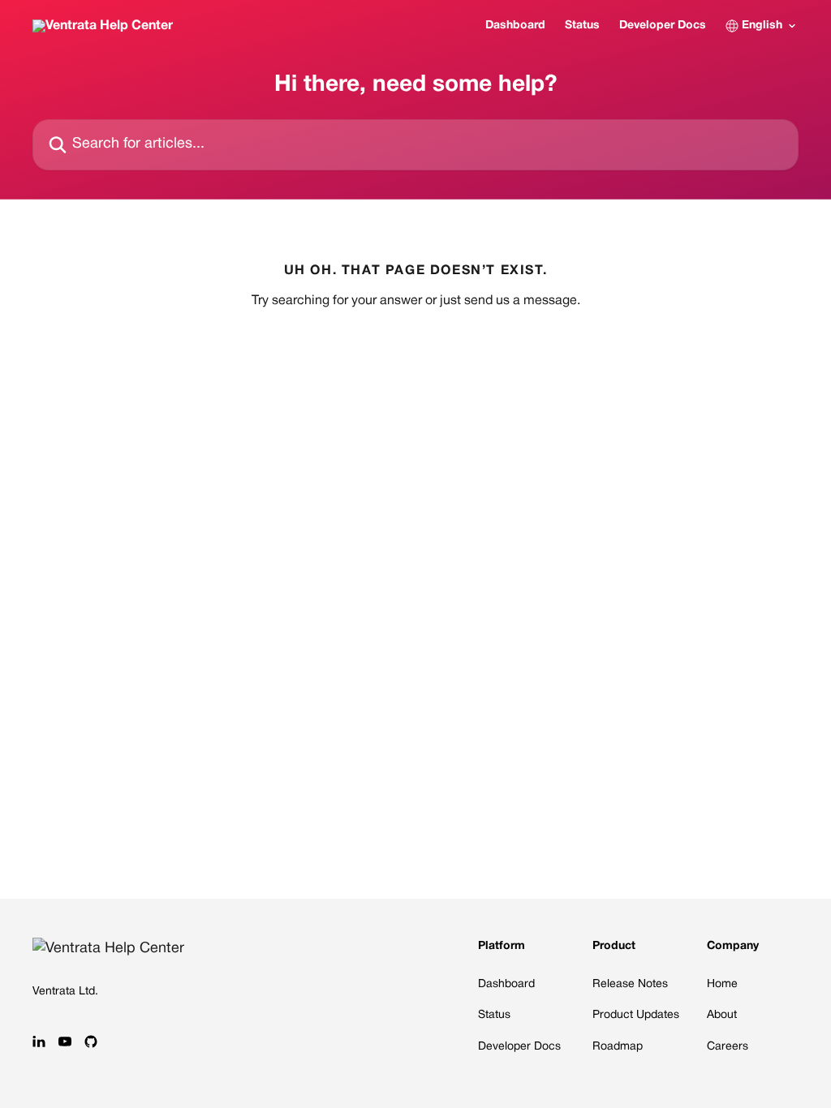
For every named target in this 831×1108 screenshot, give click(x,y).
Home (722, 984)
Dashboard (515, 25)
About (722, 1015)
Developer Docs (662, 25)
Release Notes (630, 984)
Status (582, 25)
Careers (727, 1046)
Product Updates (635, 1015)
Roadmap (617, 1046)
